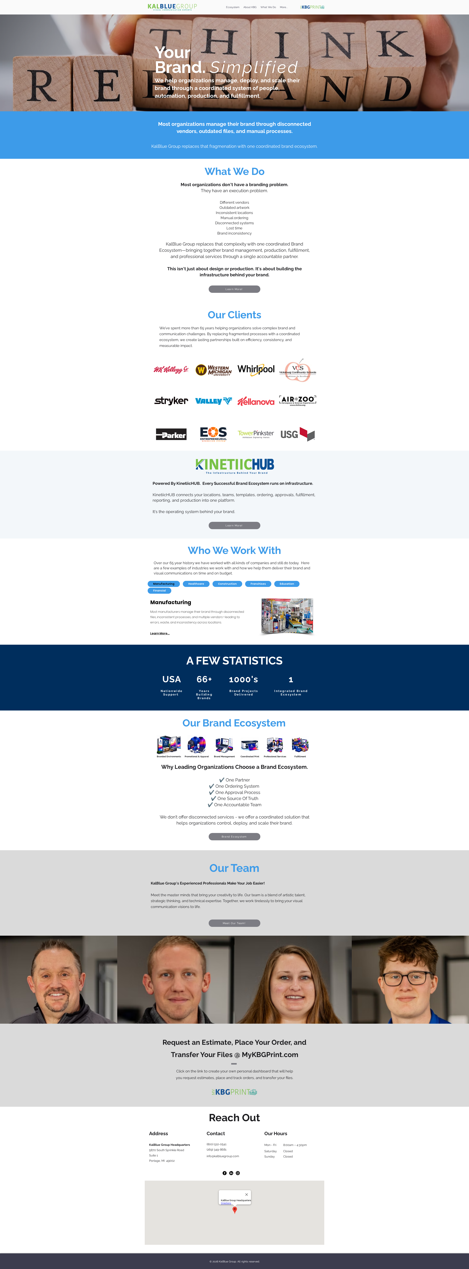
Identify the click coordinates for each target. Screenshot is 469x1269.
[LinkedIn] (231, 1173)
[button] (268, 7)
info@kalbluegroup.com (223, 1156)
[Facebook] (225, 1173)
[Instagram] (238, 1173)
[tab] (163, 584)
